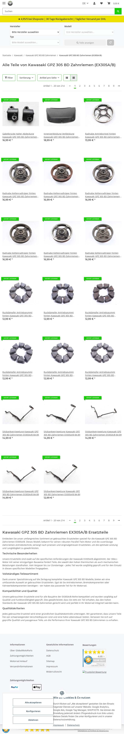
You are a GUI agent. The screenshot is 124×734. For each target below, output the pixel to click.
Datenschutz (73, 725)
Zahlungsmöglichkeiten (22, 655)
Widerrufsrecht (54, 671)
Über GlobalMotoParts (21, 650)
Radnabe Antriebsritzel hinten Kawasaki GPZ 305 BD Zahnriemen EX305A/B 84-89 (102, 135)
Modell (68, 26)
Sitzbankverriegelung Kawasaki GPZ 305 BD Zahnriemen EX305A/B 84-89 (20, 433)
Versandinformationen (21, 666)
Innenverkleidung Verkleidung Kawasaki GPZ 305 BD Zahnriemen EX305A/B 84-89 (61, 135)
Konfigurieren (33, 711)
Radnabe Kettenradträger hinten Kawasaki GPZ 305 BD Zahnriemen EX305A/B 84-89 (19, 195)
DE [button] (84, 3)
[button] (94, 3)
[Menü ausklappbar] (3, 2)
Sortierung (25, 77)
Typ (12, 36)
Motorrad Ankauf (18, 661)
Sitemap (50, 661)
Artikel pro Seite (48, 77)
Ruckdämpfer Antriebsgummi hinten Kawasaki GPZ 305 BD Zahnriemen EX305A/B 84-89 (17, 314)
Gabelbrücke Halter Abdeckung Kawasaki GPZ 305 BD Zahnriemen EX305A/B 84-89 (19, 135)
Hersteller (15, 26)
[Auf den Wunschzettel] (33, 101)
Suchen (68, 36)
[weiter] (119, 85)
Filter (10, 77)
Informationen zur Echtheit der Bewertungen (93, 731)
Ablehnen (33, 720)
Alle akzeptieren (33, 702)
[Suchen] (118, 11)
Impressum (58, 725)
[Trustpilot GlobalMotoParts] (94, 671)
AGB (48, 655)
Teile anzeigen (86, 42)
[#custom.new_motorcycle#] (110, 42)
